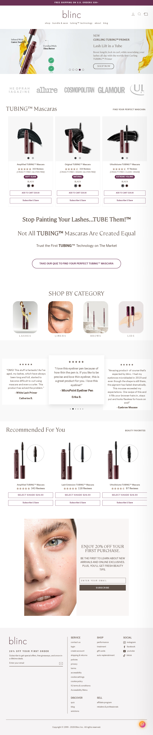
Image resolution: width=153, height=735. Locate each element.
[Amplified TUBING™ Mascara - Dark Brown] (32, 185)
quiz (73, 703)
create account (77, 651)
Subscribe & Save (31, 201)
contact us (75, 642)
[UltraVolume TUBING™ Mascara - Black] (122, 185)
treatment (101, 647)
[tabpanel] (76, 51)
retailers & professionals (107, 707)
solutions (75, 711)
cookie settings (77, 677)
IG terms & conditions (80, 686)
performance (103, 642)
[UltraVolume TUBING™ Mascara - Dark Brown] (126, 185)
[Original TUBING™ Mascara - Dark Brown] (79, 185)
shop (47, 23)
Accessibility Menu (79, 690)
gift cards (101, 651)
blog (105, 23)
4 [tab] (80, 70)
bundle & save (60, 23)
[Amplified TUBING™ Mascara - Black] (28, 185)
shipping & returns (79, 655)
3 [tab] (76, 70)
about (98, 23)
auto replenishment (106, 655)
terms (73, 668)
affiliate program (104, 703)
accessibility (76, 673)
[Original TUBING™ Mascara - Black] (75, 185)
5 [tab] (83, 70)
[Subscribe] (61, 663)
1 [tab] (70, 70)
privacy (74, 664)
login (73, 647)
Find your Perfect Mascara (129, 110)
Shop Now (103, 66)
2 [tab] (73, 70)
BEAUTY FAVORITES (135, 431)
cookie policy (77, 682)
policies (74, 660)
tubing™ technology (81, 23)
